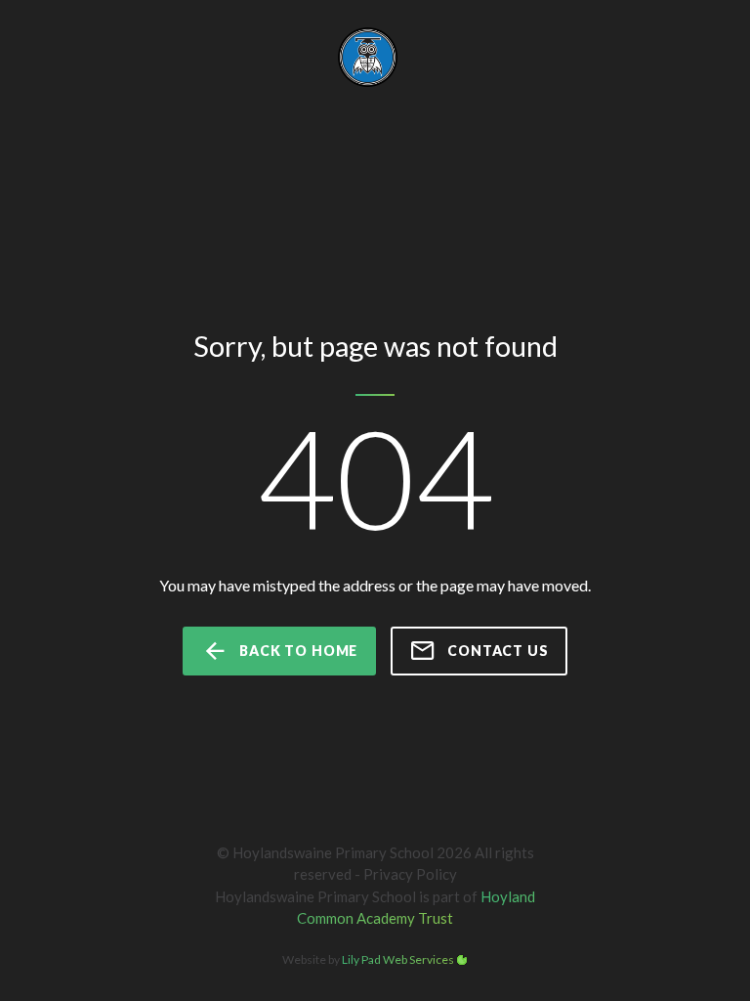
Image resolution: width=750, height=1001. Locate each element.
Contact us (497, 650)
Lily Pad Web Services (398, 959)
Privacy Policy (410, 874)
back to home (298, 650)
